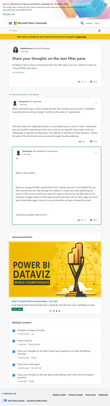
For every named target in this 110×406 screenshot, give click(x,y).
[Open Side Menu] (10, 23)
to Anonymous (51, 151)
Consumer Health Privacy (37, 400)
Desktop (14, 30)
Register (89, 23)
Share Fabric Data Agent (28, 364)
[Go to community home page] (30, 23)
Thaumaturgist (34, 344)
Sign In (97, 23)
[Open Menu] (99, 30)
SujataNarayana (26, 48)
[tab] (53, 311)
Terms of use (90, 394)
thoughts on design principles (31, 330)
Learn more (81, 36)
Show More (19, 72)
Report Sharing (24, 340)
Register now (9, 13)
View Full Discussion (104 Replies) (25, 94)
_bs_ (32, 333)
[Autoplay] (50, 311)
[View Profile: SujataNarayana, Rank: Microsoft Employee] (15, 49)
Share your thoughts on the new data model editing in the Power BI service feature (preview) (55, 376)
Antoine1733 (36, 367)
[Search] (82, 23)
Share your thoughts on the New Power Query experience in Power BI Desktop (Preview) (53, 352)
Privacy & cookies (76, 394)
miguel (33, 357)
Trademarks (103, 394)
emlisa (31, 381)
